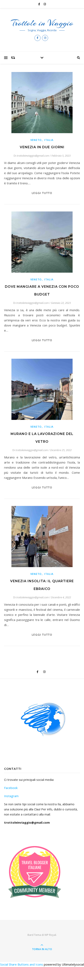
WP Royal (50, 935)
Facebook (11, 788)
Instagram (11, 796)
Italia (49, 140)
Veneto (36, 140)
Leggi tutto (42, 193)
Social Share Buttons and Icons (21, 964)
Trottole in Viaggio (42, 23)
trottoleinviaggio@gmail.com (33, 155)
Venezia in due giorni (42, 147)
